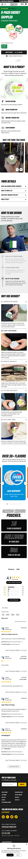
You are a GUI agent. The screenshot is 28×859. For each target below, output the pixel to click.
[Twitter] (11, 816)
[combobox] (21, 621)
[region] (14, 587)
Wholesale (17, 797)
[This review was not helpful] (24, 650)
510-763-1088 (6, 833)
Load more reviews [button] (14, 766)
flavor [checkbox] (7, 614)
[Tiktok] (16, 816)
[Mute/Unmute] (21, 169)
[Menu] (2, 4)
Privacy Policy (16, 852)
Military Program (18, 794)
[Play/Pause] (17, 169)
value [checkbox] (12, 614)
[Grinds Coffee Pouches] (14, 4)
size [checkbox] (3, 614)
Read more (7, 748)
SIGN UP (22, 784)
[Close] (26, 844)
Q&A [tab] (18, 569)
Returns (3, 799)
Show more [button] (4, 618)
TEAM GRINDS (4, 794)
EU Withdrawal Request (6, 802)
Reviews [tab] (11, 569)
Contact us (17, 799)
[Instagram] (3, 816)
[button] (26, 4)
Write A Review (14, 600)
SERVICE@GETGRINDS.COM (9, 827)
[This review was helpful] (22, 650)
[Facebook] (7, 816)
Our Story (4, 797)
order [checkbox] (17, 614)
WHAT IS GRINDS (5, 792)
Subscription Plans (19, 792)
